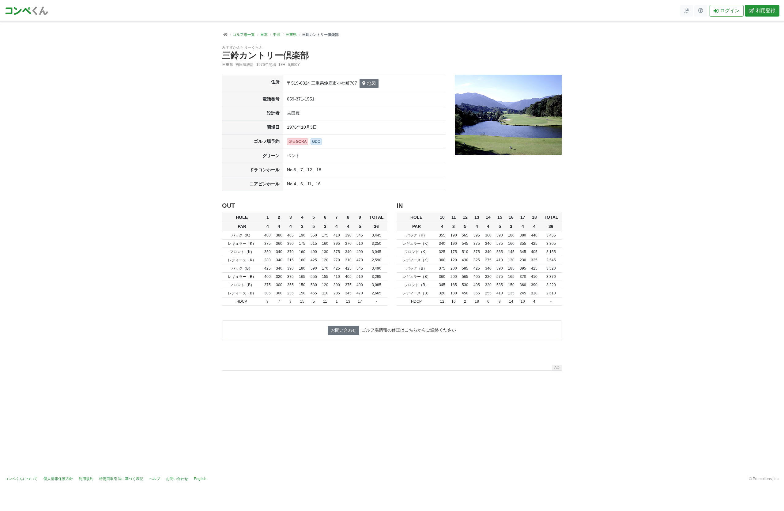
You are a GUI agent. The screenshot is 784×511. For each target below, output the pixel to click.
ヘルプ (154, 479)
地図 (371, 83)
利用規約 (86, 479)
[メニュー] (686, 11)
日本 (264, 34)
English (200, 479)
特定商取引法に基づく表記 (121, 479)
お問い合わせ (343, 330)
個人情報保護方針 (58, 479)
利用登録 (765, 10)
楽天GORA (297, 141)
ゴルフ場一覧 (244, 34)
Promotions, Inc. (766, 479)
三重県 (291, 34)
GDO (316, 141)
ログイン (730, 10)
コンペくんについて (21, 479)
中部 (276, 34)
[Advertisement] (392, 416)
